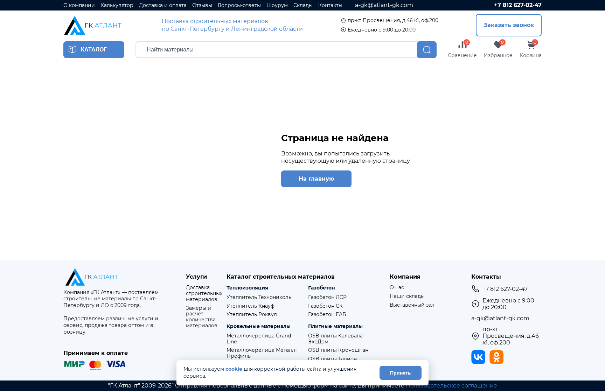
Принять (400, 373)
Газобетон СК (325, 306)
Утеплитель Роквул (252, 314)
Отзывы (202, 5)
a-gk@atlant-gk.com (384, 5)
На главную (316, 178)
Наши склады (407, 296)
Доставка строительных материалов (204, 293)
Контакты (330, 5)
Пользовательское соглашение (451, 385)
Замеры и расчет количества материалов (201, 317)
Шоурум (277, 5)
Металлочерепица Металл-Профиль (262, 353)
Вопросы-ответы (239, 5)
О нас (397, 288)
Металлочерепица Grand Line (259, 339)
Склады (303, 5)
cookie (233, 369)
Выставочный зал (412, 305)
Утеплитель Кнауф (250, 306)
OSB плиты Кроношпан (338, 350)
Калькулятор (116, 5)
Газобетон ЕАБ (327, 314)
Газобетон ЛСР (327, 297)
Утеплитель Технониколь (259, 297)
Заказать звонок (509, 25)
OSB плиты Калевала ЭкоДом (335, 339)
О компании (79, 5)
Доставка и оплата (163, 5)
